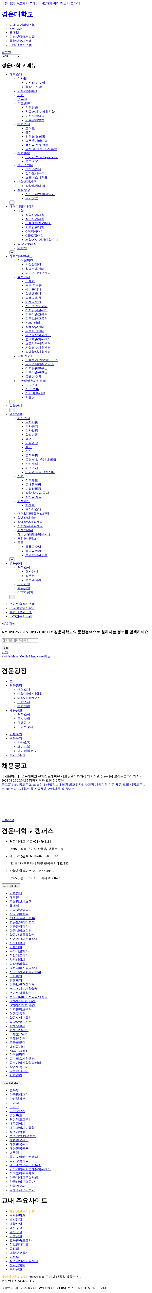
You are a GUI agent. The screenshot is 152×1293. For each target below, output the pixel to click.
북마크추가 (17, 755)
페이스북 (23, 746)
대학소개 (23, 689)
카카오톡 (23, 742)
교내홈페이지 (11, 885)
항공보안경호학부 (22, 984)
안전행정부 (17, 1098)
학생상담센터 (19, 1030)
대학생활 (23, 706)
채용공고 (16, 710)
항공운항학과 (19, 926)
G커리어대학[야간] (23, 1001)
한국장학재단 (19, 1094)
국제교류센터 (19, 1034)
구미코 (14, 1107)
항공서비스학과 (21, 930)
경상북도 (16, 1115)
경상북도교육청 (21, 1119)
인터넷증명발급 (21, 910)
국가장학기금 (19, 1161)
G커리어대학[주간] (23, 1005)
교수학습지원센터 (22, 1058)
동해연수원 (17, 1038)
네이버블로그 (26, 750)
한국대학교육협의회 (24, 1177)
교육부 (14, 1090)
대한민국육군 (19, 1140)
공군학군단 (17, 1042)
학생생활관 (17, 1026)
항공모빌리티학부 (22, 922)
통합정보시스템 (21, 901)
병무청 (14, 1152)
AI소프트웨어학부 (22, 918)
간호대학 (16, 947)
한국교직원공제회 (22, 1173)
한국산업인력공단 (22, 1181)
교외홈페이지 (11, 1082)
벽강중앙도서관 (21, 1022)
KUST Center (18, 1050)
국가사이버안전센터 (24, 1156)
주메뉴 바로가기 (40, 3)
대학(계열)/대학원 (29, 693)
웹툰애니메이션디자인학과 (29, 997)
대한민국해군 (19, 1144)
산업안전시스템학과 (24, 939)
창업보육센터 (19, 1067)
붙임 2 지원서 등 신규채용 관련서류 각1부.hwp (42, 788)
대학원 (14, 897)
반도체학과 (17, 943)
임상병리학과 (19, 963)
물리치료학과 (19, 951)
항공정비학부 (19, 914)
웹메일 (14, 905)
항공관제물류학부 (22, 934)
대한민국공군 (19, 1148)
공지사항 (23, 718)
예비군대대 (17, 1046)
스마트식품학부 (21, 992)
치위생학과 (17, 959)
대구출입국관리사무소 (25, 1165)
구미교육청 (17, 1111)
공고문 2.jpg (27, 784)
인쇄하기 (16, 734)
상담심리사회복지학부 (25, 972)
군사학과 (16, 976)
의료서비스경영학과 (24, 968)
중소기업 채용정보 (23, 1136)
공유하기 (16, 738)
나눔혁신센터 (19, 1071)
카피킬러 (16, 1075)
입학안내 (23, 702)
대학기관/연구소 (28, 698)
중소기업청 (17, 1132)
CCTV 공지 (25, 727)
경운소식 (23, 714)
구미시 (14, 1103)
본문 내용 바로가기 (15, 3)
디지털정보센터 (21, 1009)
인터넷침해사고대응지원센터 (30, 1169)
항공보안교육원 (21, 1017)
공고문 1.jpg (10, 784)
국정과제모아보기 (22, 1190)
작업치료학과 (19, 955)
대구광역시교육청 (22, 1127)
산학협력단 (17, 1054)
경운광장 (16, 685)
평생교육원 (17, 1013)
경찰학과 (16, 980)
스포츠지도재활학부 (24, 988)
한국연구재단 (19, 1186)
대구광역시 (17, 1123)
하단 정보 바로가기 (66, 3)
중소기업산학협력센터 (25, 1062)
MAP (5, 623)
